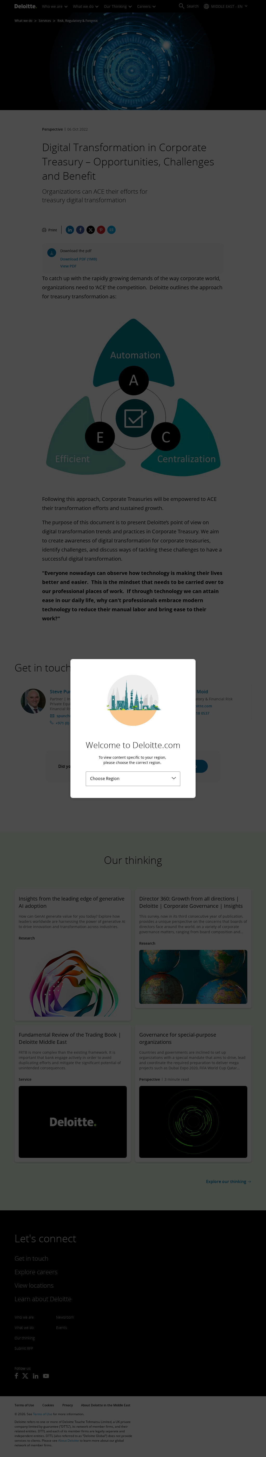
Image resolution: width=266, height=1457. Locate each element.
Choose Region (104, 778)
